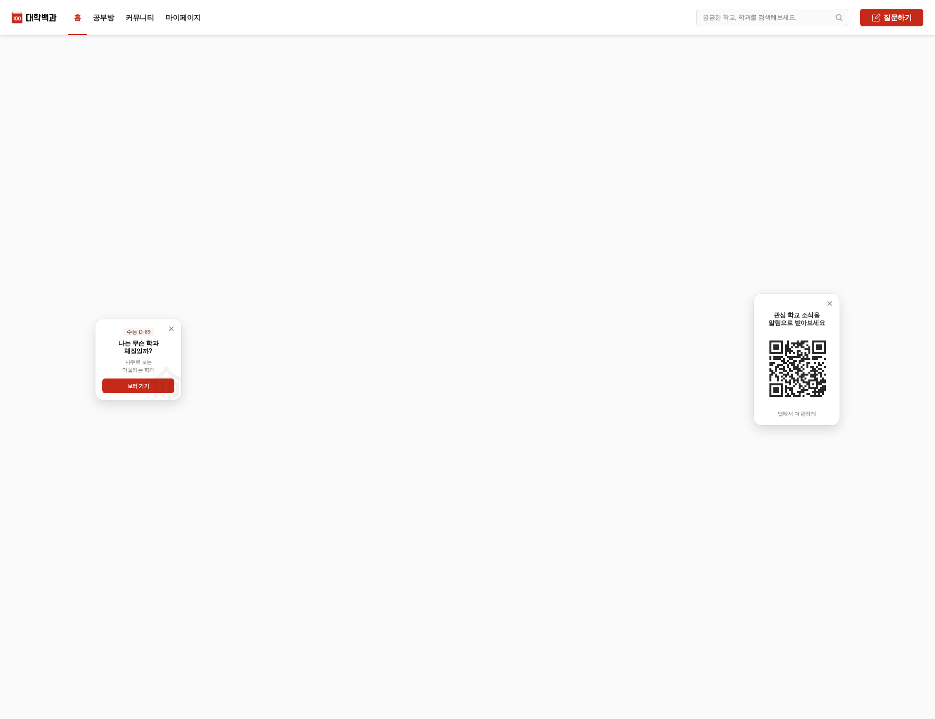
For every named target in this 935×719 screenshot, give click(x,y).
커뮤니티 (140, 17)
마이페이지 (183, 17)
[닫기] (830, 303)
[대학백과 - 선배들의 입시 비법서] (34, 17)
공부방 (103, 17)
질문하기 (897, 17)
